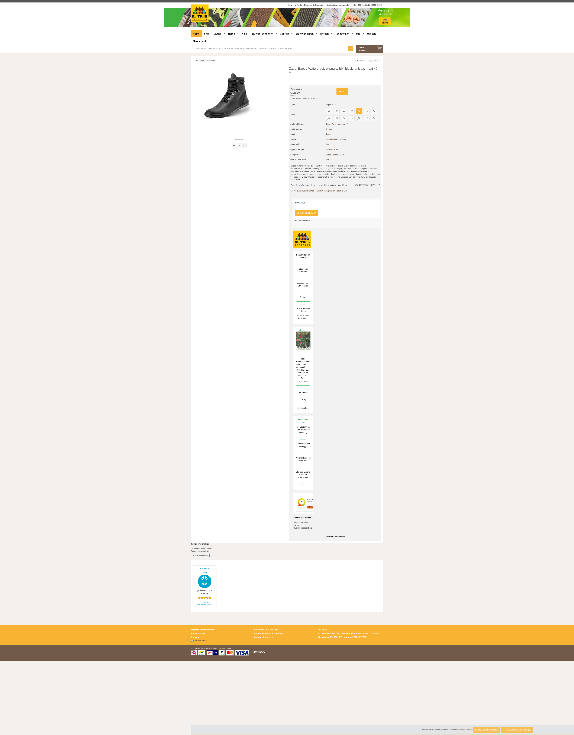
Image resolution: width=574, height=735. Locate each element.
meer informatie (465, 730)
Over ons (322, 629)
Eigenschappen (305, 33)
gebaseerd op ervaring (204, 581)
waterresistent (332, 149)
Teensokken (342, 33)
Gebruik (284, 33)
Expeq (329, 129)
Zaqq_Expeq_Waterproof (337, 124)
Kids (244, 33)
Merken (324, 33)
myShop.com (340, 536)
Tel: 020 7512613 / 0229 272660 (368, 5)
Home (196, 33)
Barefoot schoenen (262, 33)
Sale (206, 33)
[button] (234, 145)
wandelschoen (332, 139)
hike (342, 154)
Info (358, 33)
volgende (372, 61)
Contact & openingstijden (338, 5)
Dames (217, 33)
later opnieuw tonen (487, 730)
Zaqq (328, 134)
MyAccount (199, 41)
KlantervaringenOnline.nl (204, 604)
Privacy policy (198, 633)
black (328, 159)
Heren (231, 33)
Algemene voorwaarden (203, 629)
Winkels (371, 33)
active (328, 154)
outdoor (336, 154)
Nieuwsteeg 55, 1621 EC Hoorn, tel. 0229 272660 (342, 637)
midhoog (342, 139)
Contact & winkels (263, 637)
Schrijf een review (306, 213)
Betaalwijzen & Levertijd (266, 629)
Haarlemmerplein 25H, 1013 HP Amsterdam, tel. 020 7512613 (348, 633)
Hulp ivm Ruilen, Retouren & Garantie (305, 5)
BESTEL (342, 92)
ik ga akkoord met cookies (517, 730)
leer (327, 144)
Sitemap (195, 637)
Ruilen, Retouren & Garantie (268, 633)
